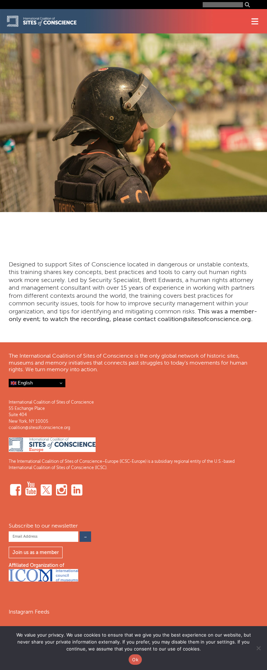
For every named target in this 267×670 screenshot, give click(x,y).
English (24, 382)
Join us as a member (36, 552)
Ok (135, 659)
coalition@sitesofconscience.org (39, 427)
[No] (258, 648)
